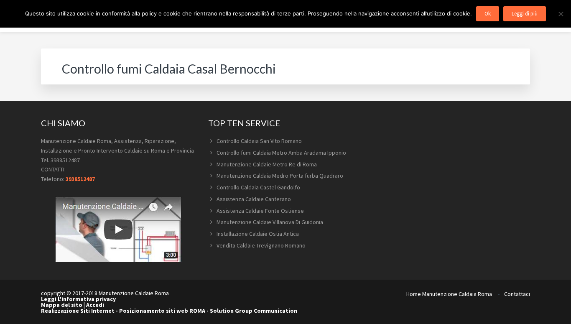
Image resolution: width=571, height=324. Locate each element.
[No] (560, 14)
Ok (487, 13)
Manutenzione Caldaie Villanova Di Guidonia (270, 222)
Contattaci (517, 294)
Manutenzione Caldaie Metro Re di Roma (267, 164)
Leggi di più (525, 13)
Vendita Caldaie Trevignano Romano (261, 245)
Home (413, 294)
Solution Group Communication (253, 310)
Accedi (95, 305)
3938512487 (80, 179)
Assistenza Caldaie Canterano (254, 199)
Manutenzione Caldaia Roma (457, 294)
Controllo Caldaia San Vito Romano (259, 141)
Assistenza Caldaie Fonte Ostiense (260, 210)
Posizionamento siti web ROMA (162, 310)
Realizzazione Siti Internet (78, 310)
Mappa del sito (61, 305)
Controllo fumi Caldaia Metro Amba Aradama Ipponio (281, 152)
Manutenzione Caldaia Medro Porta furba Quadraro (280, 175)
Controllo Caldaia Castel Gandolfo (258, 187)
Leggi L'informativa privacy (78, 299)
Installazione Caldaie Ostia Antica (258, 233)
